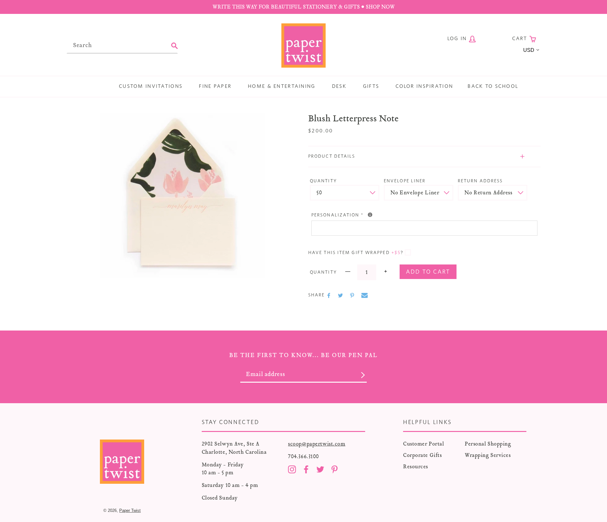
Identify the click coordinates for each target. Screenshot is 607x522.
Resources (415, 466)
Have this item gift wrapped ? (355, 253)
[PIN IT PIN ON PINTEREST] (353, 295)
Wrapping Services (488, 455)
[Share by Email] (364, 295)
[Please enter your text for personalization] (370, 214)
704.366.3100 (303, 456)
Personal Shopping (488, 444)
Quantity (323, 181)
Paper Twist (130, 510)
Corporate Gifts (422, 455)
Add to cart (428, 272)
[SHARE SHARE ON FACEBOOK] (329, 295)
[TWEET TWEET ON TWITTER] (341, 295)
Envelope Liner (405, 181)
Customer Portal (423, 444)
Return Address (480, 181)
